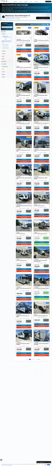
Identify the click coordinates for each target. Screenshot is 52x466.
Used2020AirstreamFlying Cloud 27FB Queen (41, 151)
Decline (45, 464)
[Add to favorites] (30, 37)
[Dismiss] (37, 461)
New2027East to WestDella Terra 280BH (22, 316)
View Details (24, 49)
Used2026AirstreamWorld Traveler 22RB (23, 151)
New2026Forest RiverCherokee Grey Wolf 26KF (41, 68)
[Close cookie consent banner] (50, 464)
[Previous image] (34, 32)
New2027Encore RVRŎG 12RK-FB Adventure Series (40, 261)
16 (36, 359)
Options (42, 464)
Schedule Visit (49, 1)
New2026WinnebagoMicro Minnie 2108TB (40, 96)
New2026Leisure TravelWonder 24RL (23, 67)
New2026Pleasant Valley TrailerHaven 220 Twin (23, 206)
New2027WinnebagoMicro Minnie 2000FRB (23, 344)
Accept (48, 464)
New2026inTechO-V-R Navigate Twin (41, 123)
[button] (26, 16)
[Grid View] (47, 24)
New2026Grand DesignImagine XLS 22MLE (23, 96)
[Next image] (48, 32)
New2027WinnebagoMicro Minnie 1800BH (40, 178)
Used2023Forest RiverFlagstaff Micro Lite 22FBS (41, 344)
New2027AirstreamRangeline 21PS (41, 315)
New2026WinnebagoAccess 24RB (23, 123)
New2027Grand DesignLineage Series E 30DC (41, 41)
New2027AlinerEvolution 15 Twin (40, 233)
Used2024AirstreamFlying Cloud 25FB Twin (23, 178)
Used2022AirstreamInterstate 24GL (23, 40)
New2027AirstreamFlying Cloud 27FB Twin (23, 289)
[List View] (48, 24)
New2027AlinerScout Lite (39, 205)
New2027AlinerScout (20, 233)
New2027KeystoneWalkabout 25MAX (41, 288)
